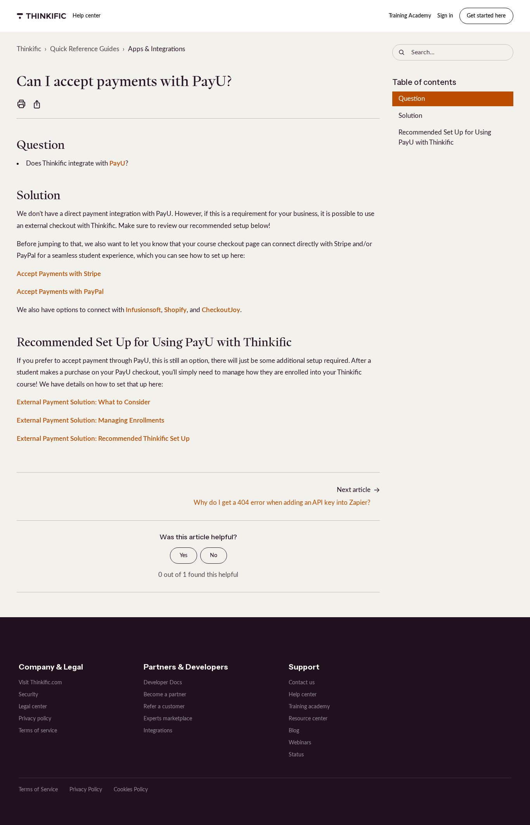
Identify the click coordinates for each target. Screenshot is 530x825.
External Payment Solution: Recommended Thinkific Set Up (103, 438)
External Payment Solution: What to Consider (83, 402)
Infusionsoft (143, 310)
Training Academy (410, 16)
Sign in (445, 16)
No (213, 555)
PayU (117, 163)
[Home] (41, 16)
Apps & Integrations (156, 49)
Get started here (486, 16)
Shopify (175, 310)
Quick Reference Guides (84, 49)
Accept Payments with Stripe (59, 274)
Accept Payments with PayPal (60, 291)
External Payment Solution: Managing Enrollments (90, 420)
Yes (183, 555)
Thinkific (29, 49)
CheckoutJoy (221, 310)
